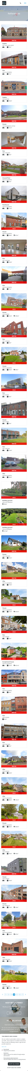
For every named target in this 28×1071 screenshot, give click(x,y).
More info (4, 1046)
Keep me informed (14, 1013)
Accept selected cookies (14, 1067)
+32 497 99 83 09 (20, 3)
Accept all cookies (14, 1064)
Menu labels (25, 3)
